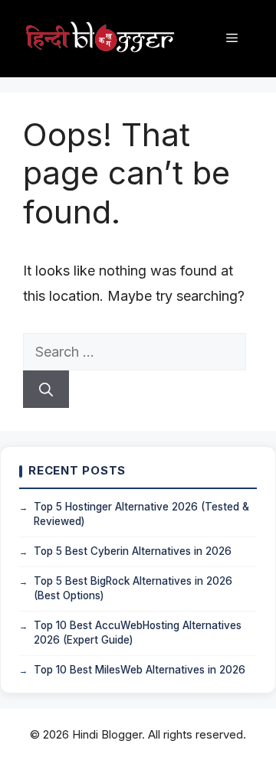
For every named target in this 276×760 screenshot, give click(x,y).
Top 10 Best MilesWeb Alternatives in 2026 (139, 670)
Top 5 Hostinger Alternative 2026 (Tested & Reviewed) (141, 514)
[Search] (46, 389)
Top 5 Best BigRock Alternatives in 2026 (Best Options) (133, 588)
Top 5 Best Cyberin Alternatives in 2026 (133, 551)
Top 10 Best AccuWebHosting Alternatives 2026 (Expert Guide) (138, 633)
